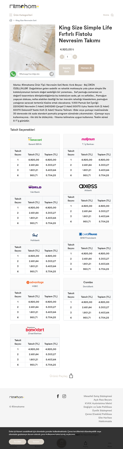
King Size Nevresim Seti (26, 20)
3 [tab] (31, 64)
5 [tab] (36, 64)
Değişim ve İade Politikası (98, 407)
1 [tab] (27, 64)
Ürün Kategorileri (22, 15)
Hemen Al (86, 68)
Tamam (36, 441)
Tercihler (17, 441)
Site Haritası (105, 417)
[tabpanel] (32, 47)
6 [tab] (38, 64)
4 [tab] (33, 64)
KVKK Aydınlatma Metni (98, 403)
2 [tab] (29, 64)
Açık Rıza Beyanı (103, 399)
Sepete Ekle (67, 69)
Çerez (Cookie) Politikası (98, 414)
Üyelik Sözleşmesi (102, 410)
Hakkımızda (105, 421)
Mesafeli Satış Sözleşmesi (98, 396)
